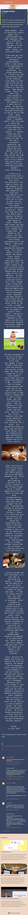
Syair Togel (11, 807)
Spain (3, 746)
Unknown (8, 757)
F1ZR (7, 803)
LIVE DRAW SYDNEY (11, 776)
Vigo (11, 746)
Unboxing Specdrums (5, 851)
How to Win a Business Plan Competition (10, 898)
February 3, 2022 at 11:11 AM (13, 827)
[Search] (26, 2)
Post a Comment (6, 831)
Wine (15, 746)
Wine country (21, 746)
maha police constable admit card (14, 762)
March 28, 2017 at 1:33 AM (12, 764)
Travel (7, 746)
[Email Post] (2, 744)
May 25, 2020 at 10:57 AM (12, 809)
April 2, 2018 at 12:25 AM (12, 799)
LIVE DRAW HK (10, 775)
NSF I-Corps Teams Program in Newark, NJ (10, 875)
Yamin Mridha (9, 783)
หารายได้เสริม (15, 821)
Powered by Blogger (15, 913)
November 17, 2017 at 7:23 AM (13, 779)
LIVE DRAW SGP (21, 776)
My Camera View (8, 2)
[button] (2, 16)
